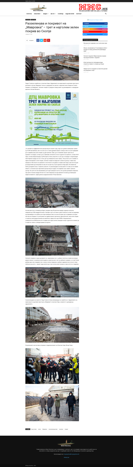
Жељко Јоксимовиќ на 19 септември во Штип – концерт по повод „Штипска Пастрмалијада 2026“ (96, 49)
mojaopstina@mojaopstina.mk (71, 454)
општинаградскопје (53, 429)
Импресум (66, 457)
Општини (37, 13)
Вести (52, 13)
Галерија (60, 13)
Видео (45, 13)
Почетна (29, 13)
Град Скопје (33, 19)
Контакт (79, 13)
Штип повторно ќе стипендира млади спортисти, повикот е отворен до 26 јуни (94, 63)
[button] (106, 14)
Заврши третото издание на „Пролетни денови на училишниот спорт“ (95, 69)
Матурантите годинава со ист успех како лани (95, 43)
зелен (39, 429)
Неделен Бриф (69, 13)
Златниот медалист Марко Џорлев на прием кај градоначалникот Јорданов (95, 56)
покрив (66, 429)
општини (61, 429)
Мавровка (44, 429)
